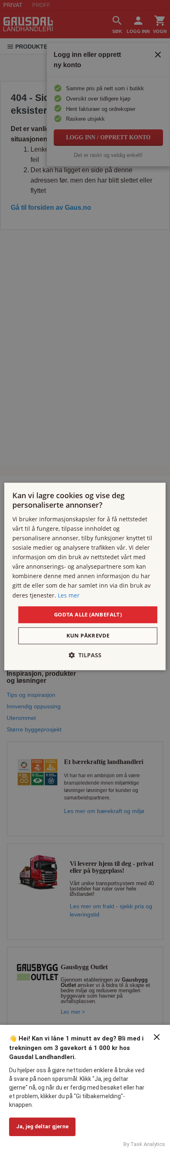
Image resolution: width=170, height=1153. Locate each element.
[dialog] (84, 576)
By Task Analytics (144, 1144)
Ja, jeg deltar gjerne (42, 1126)
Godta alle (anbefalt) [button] (88, 614)
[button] (85, 655)
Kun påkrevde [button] (88, 636)
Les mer (69, 595)
